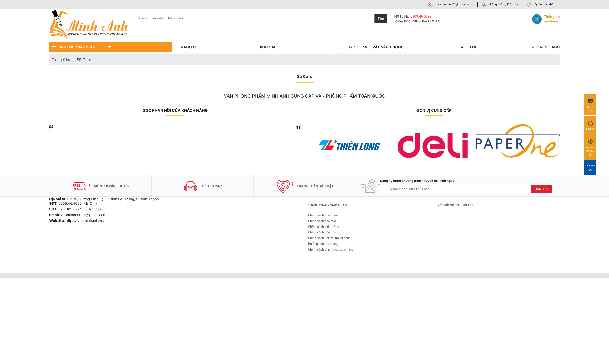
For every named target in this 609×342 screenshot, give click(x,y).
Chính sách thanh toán (323, 215)
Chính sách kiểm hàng (323, 226)
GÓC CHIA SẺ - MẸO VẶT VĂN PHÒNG (369, 47)
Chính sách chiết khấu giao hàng (330, 249)
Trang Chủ (61, 59)
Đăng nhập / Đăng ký (504, 4)
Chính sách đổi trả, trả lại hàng (329, 238)
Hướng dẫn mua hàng (323, 244)
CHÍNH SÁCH (267, 47)
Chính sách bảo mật (322, 221)
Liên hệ (590, 128)
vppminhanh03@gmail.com (454, 4)
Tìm (381, 18)
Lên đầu (590, 165)
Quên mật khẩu (545, 4)
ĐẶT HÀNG (468, 47)
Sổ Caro (84, 59)
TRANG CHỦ (190, 47)
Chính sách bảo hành (322, 232)
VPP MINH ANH (546, 47)
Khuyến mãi (590, 109)
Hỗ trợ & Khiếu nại (590, 151)
